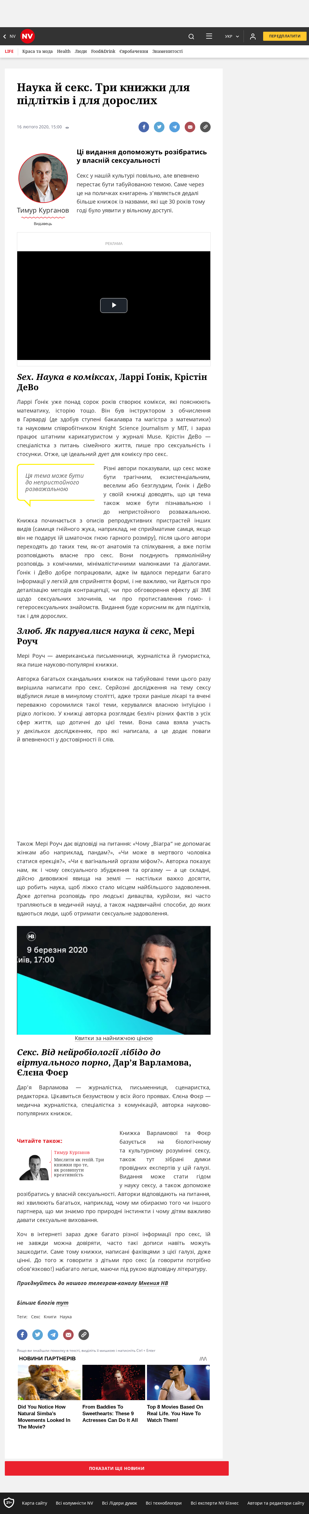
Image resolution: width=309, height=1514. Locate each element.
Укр (228, 36)
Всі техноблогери (164, 1503)
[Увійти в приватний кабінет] (253, 36)
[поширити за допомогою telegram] (174, 127)
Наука (66, 1317)
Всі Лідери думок (119, 1503)
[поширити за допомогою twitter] (159, 127)
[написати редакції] (190, 127)
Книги (50, 1317)
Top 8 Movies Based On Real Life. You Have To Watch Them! (175, 1413)
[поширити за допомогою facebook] (144, 127)
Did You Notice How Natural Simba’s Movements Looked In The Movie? (44, 1417)
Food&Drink (103, 51)
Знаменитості (167, 51)
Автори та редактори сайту (275, 1503)
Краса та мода (37, 51)
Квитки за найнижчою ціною (114, 1038)
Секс (35, 1317)
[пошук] (191, 36)
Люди (81, 51)
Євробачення (133, 51)
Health (64, 51)
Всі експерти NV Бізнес (215, 1503)
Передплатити (285, 36)
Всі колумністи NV (74, 1503)
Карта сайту (34, 1503)
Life (9, 51)
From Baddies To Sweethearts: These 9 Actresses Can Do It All (110, 1413)
